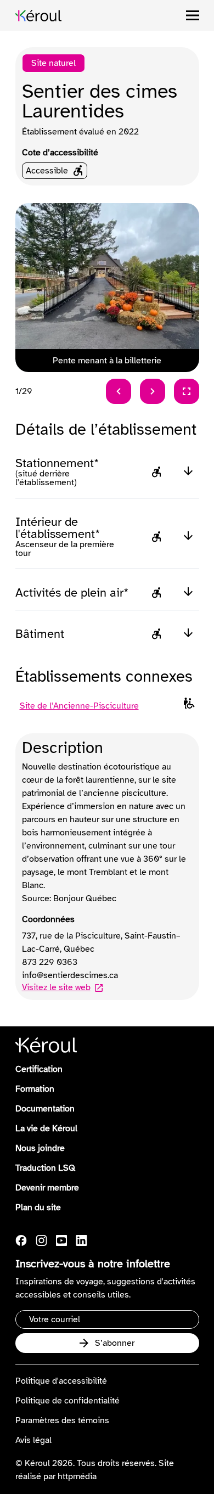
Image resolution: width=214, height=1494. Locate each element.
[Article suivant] (152, 391)
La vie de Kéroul (46, 1128)
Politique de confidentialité (67, 1400)
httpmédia (77, 1476)
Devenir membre (47, 1187)
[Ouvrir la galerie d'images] (186, 391)
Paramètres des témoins (62, 1420)
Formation (34, 1088)
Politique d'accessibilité (61, 1380)
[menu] (192, 15)
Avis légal (33, 1440)
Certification (39, 1069)
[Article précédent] (118, 391)
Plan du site (38, 1207)
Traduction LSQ (45, 1167)
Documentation (45, 1108)
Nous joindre (40, 1148)
